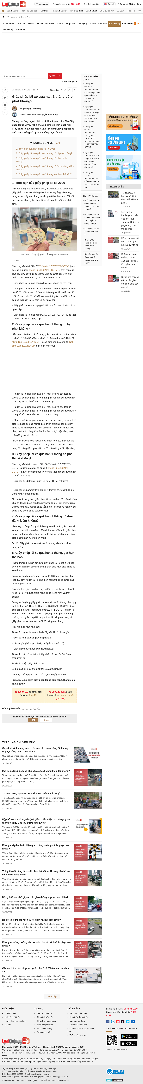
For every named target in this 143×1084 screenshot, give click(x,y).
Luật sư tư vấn (107, 11)
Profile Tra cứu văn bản (15, 1021)
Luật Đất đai (45, 1080)
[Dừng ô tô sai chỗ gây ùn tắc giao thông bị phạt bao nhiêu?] (113, 278)
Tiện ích (131, 11)
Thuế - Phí (21, 24)
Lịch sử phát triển (12, 1017)
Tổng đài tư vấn (44, 1032)
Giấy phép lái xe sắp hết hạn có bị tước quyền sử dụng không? (92, 218)
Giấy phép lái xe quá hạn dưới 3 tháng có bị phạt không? (91, 204)
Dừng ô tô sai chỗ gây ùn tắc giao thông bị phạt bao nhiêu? (35, 897)
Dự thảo (44, 11)
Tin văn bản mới (59, 11)
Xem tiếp (52, 996)
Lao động (82, 24)
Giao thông (114, 24)
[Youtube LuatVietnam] (118, 1022)
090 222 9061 (59, 692)
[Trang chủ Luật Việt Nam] (14, 4)
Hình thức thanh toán (79, 1017)
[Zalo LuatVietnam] (113, 1022)
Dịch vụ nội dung (44, 1028)
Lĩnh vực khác (129, 24)
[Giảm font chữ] (69, 90)
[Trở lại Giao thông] (5, 112)
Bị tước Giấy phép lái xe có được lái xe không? (90, 244)
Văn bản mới (13, 11)
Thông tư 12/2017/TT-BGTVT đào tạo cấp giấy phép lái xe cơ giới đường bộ (92, 179)
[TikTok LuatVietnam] (123, 1022)
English (111, 4)
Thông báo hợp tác (78, 1035)
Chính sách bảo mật (78, 1025)
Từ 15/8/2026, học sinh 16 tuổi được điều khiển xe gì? (32, 793)
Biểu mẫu (102, 24)
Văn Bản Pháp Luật (10, 1080)
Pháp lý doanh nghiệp (46, 1021)
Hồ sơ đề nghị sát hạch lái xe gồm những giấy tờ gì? (31, 920)
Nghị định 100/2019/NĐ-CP (26, 342)
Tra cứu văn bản (30, 11)
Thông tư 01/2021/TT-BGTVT (44, 270)
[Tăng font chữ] (74, 90)
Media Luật (8, 29)
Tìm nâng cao (70, 81)
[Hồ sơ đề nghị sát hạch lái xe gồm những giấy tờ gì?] (113, 240)
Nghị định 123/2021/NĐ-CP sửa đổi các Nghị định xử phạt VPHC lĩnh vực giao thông (92, 113)
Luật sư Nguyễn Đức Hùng (45, 114)
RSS (139, 24)
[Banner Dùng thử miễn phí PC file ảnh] (123, 129)
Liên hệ (8, 1025)
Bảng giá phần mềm (78, 1013)
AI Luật (120, 11)
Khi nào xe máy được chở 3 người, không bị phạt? (91, 258)
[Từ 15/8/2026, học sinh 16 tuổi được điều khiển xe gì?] (113, 194)
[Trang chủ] (3, 10)
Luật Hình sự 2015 (60, 1080)
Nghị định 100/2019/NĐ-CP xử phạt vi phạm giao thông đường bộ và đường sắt (92, 159)
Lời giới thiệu (10, 1013)
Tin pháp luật (76, 11)
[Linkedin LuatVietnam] (133, 1022)
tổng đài (33, 695)
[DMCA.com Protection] (114, 1081)
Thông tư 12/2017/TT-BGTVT (54, 266)
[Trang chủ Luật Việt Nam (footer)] (16, 1044)
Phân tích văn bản (45, 1017)
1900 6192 (23, 692)
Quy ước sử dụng (77, 1021)
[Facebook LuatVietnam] (107, 1022)
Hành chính (8, 24)
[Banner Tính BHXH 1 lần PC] (123, 150)
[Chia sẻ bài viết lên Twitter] (5, 97)
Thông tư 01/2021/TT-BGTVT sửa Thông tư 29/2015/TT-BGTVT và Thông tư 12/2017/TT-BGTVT (92, 136)
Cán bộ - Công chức (65, 24)
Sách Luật (21, 29)
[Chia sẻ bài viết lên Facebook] (5, 90)
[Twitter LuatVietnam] (128, 1022)
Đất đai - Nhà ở (35, 24)
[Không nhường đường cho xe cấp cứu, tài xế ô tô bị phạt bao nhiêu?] (113, 256)
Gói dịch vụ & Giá (91, 4)
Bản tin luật (91, 11)
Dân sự (92, 24)
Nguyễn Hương (33, 109)
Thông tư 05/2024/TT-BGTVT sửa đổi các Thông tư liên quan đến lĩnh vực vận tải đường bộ (92, 92)
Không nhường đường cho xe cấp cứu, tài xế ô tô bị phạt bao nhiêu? (129, 261)
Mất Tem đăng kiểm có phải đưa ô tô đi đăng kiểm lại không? (36, 771)
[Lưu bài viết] (5, 105)
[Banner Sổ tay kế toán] (123, 179)
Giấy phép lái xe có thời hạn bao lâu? (91, 232)
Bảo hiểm (49, 24)
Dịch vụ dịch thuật (45, 1025)
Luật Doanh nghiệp (29, 1080)
